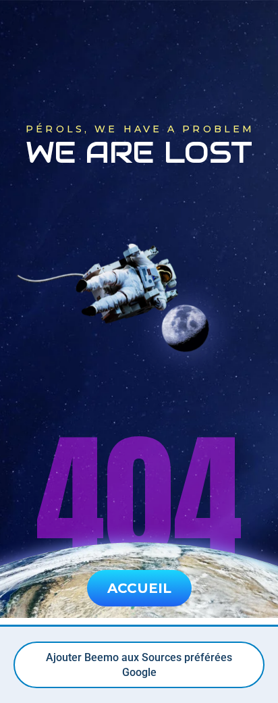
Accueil (139, 588)
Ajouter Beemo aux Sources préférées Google (139, 665)
